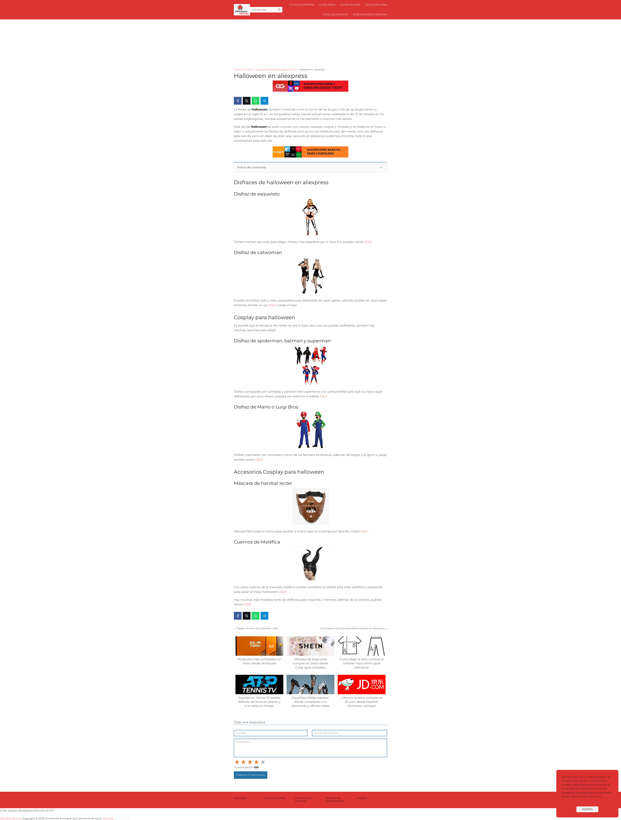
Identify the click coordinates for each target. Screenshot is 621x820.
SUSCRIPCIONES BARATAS (370, 14)
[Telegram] (264, 101)
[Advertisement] (310, 43)
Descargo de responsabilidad (335, 799)
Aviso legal (240, 798)
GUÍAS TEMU (327, 4)
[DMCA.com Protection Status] (122, 818)
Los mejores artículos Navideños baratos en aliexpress (352, 628)
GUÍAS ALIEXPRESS (301, 4)
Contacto (361, 798)
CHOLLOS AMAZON (335, 14)
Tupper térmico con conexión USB (256, 628)
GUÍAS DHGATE (350, 4)
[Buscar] (279, 9)
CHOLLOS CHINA (376, 4)
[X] (247, 101)
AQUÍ (368, 242)
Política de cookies (275, 798)
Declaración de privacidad (303, 799)
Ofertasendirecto (11, 818)
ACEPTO (587, 809)
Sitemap (108, 818)
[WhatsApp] (255, 101)
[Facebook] (238, 101)
